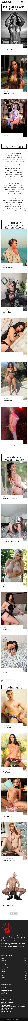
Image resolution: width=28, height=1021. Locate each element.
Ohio (4, 670)
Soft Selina (7, 312)
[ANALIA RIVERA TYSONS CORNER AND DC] (14, 522)
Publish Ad (4, 989)
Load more (13, 913)
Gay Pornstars (7, 725)
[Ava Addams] (14, 752)
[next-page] (11, 681)
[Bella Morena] (14, 247)
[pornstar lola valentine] (14, 479)
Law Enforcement (6, 1011)
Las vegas (5, 135)
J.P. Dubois (7, 727)
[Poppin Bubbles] (14, 425)
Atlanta (5, 354)
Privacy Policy (4, 1003)
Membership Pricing (6, 990)
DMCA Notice (4, 1009)
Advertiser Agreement (7, 1002)
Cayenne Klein (8, 816)
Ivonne (5, 672)
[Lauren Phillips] (14, 841)
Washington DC (6, 539)
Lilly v (5, 138)
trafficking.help (12, 944)
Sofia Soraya (7, 401)
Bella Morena (8, 267)
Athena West (7, 49)
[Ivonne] (14, 653)
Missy (4, 586)
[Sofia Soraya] (14, 381)
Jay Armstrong (8, 905)
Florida (5, 265)
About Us (3, 987)
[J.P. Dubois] (14, 707)
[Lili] (14, 336)
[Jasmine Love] (14, 610)
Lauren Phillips (9, 861)
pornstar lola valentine (10, 498)
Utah (4, 496)
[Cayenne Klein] (14, 796)
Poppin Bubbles (9, 445)
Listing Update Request (7, 992)
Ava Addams (7, 772)
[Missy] (14, 567)
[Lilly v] (14, 118)
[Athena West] (14, 29)
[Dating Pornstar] (6, 2)
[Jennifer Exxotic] (14, 73)
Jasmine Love (7, 629)
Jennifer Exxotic (9, 93)
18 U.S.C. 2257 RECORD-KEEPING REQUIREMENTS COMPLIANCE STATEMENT (13, 1007)
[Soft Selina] (14, 292)
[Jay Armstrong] (14, 885)
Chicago (5, 398)
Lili (4, 356)
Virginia (5, 627)
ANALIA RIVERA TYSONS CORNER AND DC (11, 542)
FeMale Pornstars (8, 769)
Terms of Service (5, 1005)
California (6, 309)
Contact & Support (6, 993)
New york (5, 91)
